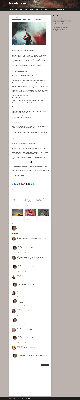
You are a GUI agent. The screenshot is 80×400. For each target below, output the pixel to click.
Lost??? (52, 9)
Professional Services (60, 9)
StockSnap (17, 45)
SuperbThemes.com (30, 398)
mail (38, 170)
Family (26, 205)
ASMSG (19, 205)
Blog (21, 9)
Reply (23, 243)
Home (11, 9)
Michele (22, 364)
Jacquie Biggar (19, 346)
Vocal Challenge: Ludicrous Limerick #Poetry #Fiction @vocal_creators (29, 198)
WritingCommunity (39, 205)
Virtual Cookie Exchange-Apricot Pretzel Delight (62, 21)
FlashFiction (30, 205)
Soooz (18, 256)
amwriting (16, 205)
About (16, 9)
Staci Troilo (19, 309)
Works (31, 9)
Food (37, 9)
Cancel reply (45, 365)
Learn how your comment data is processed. (34, 392)
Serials (26, 9)
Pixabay (22, 45)
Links (42, 9)
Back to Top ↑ (68, 398)
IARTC (34, 205)
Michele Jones (17, 3)
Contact (46, 9)
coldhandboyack (20, 275)
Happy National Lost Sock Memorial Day (60, 27)
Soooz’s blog (33, 170)
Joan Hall (18, 237)
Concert (23, 205)
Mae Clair (18, 291)
